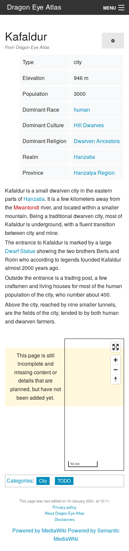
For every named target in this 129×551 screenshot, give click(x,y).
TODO (64, 480)
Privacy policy (64, 507)
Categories (19, 480)
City (43, 480)
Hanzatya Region (94, 172)
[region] (94, 405)
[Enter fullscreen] (115, 347)
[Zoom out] (115, 369)
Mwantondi (26, 207)
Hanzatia (84, 157)
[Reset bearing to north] (115, 379)
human (82, 109)
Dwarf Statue (20, 251)
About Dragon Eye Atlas (64, 513)
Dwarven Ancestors (97, 141)
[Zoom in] (115, 360)
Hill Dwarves (89, 125)
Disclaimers (65, 519)
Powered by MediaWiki (39, 530)
